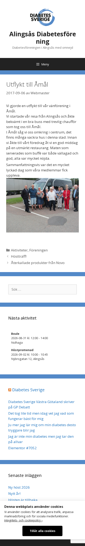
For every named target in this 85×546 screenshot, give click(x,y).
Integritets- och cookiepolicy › (23, 520)
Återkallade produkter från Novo (38, 262)
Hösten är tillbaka (23, 500)
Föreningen (38, 250)
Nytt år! (14, 493)
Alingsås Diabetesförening (42, 38)
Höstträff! (18, 256)
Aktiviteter (19, 250)
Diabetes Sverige (28, 390)
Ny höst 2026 (19, 487)
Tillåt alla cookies (42, 531)
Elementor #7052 (22, 448)
